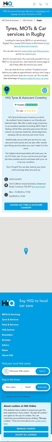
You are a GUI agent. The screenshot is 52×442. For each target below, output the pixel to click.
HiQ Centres (8, 330)
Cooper (14, 14)
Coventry (26, 98)
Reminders (7, 335)
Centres (27, 20)
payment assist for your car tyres (34, 78)
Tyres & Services (10, 320)
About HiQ (7, 355)
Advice (5, 345)
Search (42, 371)
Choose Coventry (26, 206)
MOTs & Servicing (11, 314)
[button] (26, 251)
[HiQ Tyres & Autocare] (8, 4)
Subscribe (42, 387)
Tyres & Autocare (10, 20)
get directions (38, 187)
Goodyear (41, 11)
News (5, 350)
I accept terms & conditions (18, 396)
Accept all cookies (26, 435)
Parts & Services (10, 325)
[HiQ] (10, 303)
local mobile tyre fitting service (35, 51)
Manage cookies (26, 429)
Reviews (6, 340)
